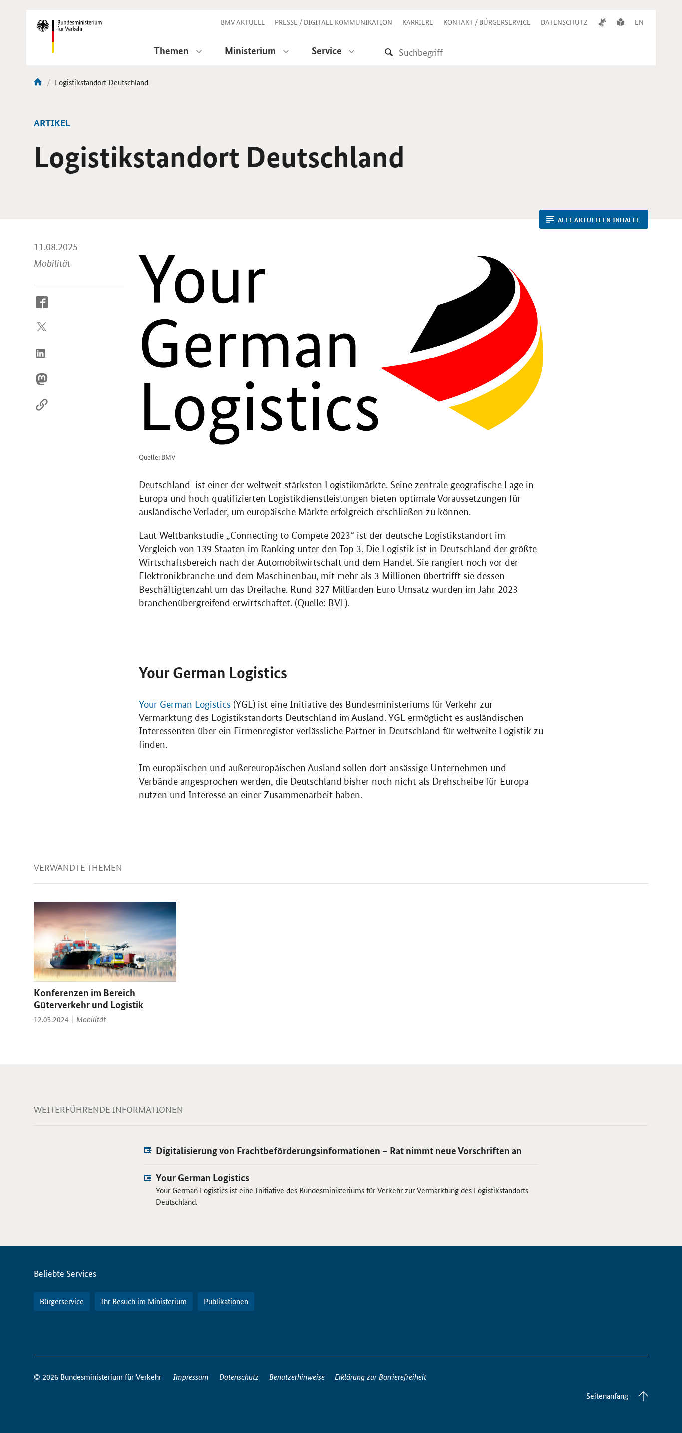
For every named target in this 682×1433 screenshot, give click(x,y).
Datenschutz (239, 1376)
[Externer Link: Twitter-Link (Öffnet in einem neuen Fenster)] (42, 336)
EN (639, 22)
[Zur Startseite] (38, 82)
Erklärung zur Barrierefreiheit (380, 1376)
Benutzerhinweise (297, 1376)
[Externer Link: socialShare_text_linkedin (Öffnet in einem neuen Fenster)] (42, 361)
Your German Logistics (185, 704)
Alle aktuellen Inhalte (599, 219)
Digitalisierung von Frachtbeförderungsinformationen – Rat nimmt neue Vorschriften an (339, 1150)
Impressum (191, 1376)
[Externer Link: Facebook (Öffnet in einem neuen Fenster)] (42, 310)
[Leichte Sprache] (621, 22)
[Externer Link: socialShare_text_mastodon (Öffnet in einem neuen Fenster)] (42, 387)
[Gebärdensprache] (602, 22)
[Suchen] (389, 52)
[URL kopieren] (42, 413)
